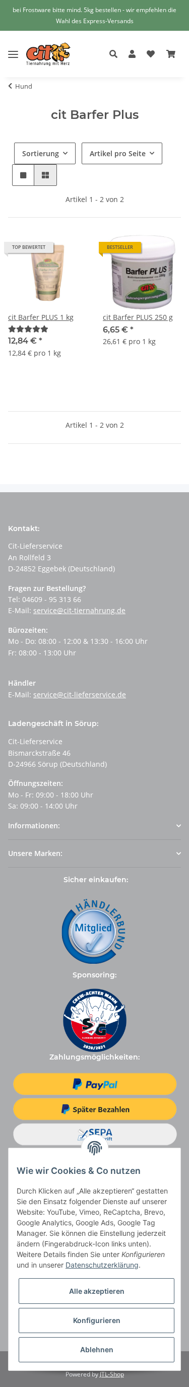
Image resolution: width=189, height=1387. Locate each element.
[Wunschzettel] (150, 54)
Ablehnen (96, 1349)
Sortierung (40, 153)
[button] (116, 54)
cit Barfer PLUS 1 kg (41, 317)
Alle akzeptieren (96, 1291)
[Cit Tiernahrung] (48, 54)
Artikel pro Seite (118, 153)
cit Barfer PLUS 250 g (138, 317)
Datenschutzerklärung (102, 1265)
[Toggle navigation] (13, 46)
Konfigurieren (96, 1320)
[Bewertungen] (28, 329)
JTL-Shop (112, 1374)
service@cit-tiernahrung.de (79, 610)
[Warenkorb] (171, 54)
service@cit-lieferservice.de (79, 694)
